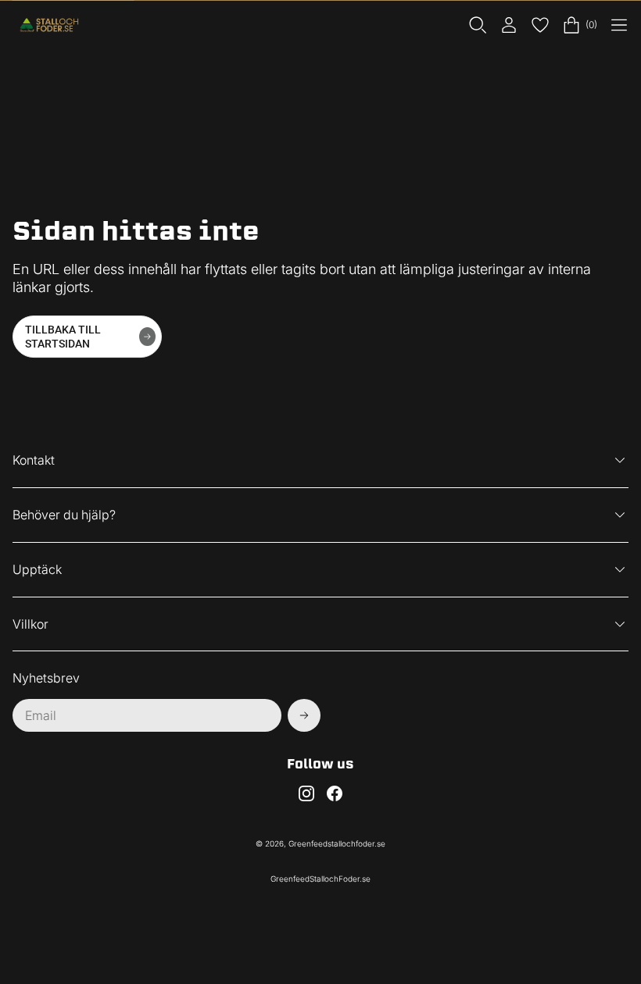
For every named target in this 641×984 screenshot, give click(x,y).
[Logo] (52, 25)
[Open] (619, 25)
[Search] (477, 25)
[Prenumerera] (304, 715)
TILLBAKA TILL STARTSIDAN (63, 336)
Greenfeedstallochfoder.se (336, 843)
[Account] (509, 25)
